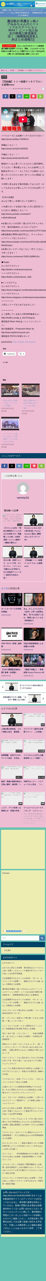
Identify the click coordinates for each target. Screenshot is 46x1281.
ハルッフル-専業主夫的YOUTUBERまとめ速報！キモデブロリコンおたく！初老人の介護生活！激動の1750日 (22, 1071)
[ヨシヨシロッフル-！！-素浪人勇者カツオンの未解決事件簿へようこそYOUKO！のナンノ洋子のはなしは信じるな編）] (22, 1146)
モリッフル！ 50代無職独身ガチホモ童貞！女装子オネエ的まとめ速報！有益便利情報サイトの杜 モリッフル (23, 1156)
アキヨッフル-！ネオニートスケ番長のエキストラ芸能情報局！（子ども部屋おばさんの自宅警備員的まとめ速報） (22, 1135)
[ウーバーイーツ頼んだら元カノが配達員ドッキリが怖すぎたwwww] (10, 423)
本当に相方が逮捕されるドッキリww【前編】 (10, 403)
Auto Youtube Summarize (24, 342)
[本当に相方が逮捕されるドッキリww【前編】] (10, 390)
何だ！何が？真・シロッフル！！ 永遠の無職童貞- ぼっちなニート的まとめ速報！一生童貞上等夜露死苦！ (22, 1036)
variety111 (23, 497)
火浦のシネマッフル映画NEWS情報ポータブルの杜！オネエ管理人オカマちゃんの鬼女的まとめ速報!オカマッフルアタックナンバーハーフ (22, 1089)
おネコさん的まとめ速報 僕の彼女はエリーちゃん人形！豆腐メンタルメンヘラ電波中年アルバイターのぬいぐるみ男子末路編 (22, 970)
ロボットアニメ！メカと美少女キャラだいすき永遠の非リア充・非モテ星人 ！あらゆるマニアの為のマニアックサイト (22, 1060)
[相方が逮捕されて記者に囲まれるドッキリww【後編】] (31, 390)
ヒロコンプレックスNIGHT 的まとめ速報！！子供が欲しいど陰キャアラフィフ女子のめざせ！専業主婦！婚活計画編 (22, 1181)
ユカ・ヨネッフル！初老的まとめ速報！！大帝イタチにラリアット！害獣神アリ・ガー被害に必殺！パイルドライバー (22, 1100)
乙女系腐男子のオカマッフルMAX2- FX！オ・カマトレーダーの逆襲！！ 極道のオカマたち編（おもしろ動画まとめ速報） (22, 981)
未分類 (4, 77)
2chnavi (5, 873)
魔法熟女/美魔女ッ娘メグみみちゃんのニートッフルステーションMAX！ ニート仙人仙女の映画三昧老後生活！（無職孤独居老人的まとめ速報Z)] (22, 992)
